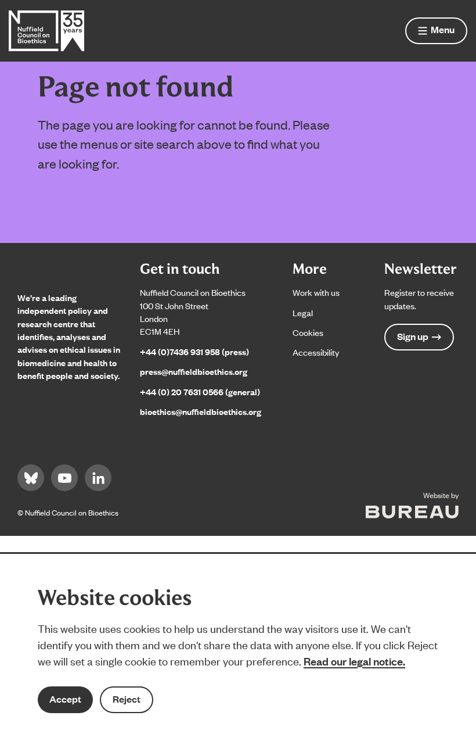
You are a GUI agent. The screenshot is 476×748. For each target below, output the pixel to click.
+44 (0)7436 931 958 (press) (194, 351)
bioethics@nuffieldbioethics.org (200, 411)
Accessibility (316, 352)
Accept (65, 699)
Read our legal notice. (354, 660)
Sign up (412, 336)
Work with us (316, 292)
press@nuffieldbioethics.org (193, 371)
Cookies (308, 332)
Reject (126, 699)
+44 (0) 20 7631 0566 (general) (200, 391)
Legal (303, 312)
